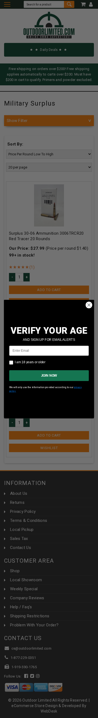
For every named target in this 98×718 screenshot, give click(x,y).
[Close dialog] (89, 305)
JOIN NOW (49, 375)
